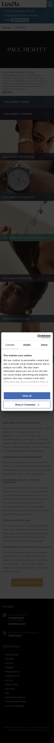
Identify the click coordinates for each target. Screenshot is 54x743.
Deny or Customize (25, 404)
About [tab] (44, 345)
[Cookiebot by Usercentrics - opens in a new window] (38, 336)
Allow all (27, 396)
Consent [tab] (9, 345)
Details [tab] (27, 345)
